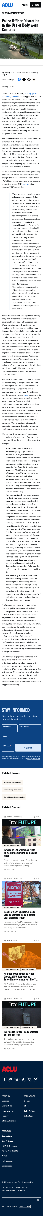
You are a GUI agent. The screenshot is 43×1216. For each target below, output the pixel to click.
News (4, 1156)
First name (7, 726)
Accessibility (22, 1190)
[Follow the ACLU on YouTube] (10, 1079)
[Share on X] (24, 80)
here (26, 395)
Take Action (29, 1111)
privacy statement (33, 759)
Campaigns (7, 1136)
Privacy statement (22, 1187)
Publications (7, 1161)
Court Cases (7, 1141)
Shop (26, 1106)
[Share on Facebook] (19, 80)
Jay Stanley (6, 72)
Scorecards (7, 1166)
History (5, 1116)
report (25, 184)
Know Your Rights (10, 1151)
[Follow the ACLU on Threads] (29, 1079)
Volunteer (28, 1116)
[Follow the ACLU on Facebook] (4, 1079)
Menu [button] (25, 4)
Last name (24, 726)
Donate (35, 4)
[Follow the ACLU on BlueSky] (35, 1079)
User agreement (7, 1187)
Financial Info (8, 1111)
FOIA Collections (9, 1146)
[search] (38, 1200)
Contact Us (7, 1106)
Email (5, 736)
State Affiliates (9, 1121)
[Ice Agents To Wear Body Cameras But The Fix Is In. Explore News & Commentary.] (21, 1024)
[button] (29, 80)
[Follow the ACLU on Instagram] (17, 1079)
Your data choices (8, 1190)
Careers (5, 1101)
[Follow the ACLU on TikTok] (23, 1079)
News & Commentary (12, 14)
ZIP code (6, 746)
